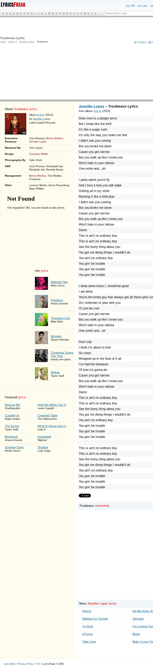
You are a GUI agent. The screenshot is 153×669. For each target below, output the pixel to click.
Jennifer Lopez (41, 118)
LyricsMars (10, 663)
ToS (38, 663)
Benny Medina (54, 138)
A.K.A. (41, 114)
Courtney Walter (38, 153)
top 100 (130, 5)
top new (142, 5)
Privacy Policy (26, 663)
